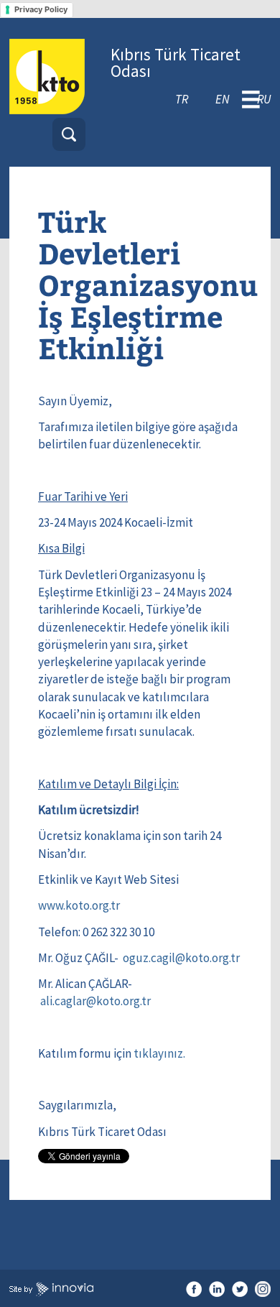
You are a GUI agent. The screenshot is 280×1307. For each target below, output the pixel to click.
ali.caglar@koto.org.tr (95, 1001)
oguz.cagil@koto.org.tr (181, 958)
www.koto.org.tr (79, 905)
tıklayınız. (159, 1053)
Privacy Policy (40, 9)
